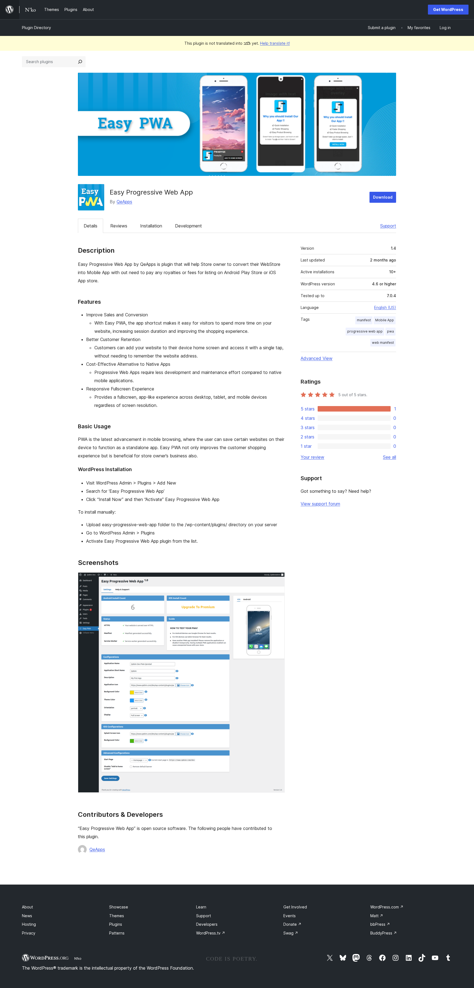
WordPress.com (387, 907)
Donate (292, 924)
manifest (364, 320)
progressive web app (365, 331)
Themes (116, 915)
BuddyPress (383, 933)
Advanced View (316, 358)
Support (388, 226)
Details (90, 226)
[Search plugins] (80, 61)
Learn (201, 907)
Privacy (28, 933)
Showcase (118, 907)
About (27, 907)
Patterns (117, 933)
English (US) (385, 307)
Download (383, 197)
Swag (290, 933)
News (27, 915)
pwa (390, 331)
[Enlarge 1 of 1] (277, 579)
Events (289, 915)
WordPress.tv (210, 933)
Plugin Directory (36, 27)
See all (389, 457)
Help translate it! (275, 43)
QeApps (124, 201)
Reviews (118, 226)
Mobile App (384, 320)
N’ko (77, 958)
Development (188, 226)
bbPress (380, 924)
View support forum (320, 503)
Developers (207, 924)
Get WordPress (448, 9)
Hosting (29, 924)
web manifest (383, 342)
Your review (312, 457)
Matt (376, 915)
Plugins (115, 924)
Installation (151, 226)
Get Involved (295, 907)
